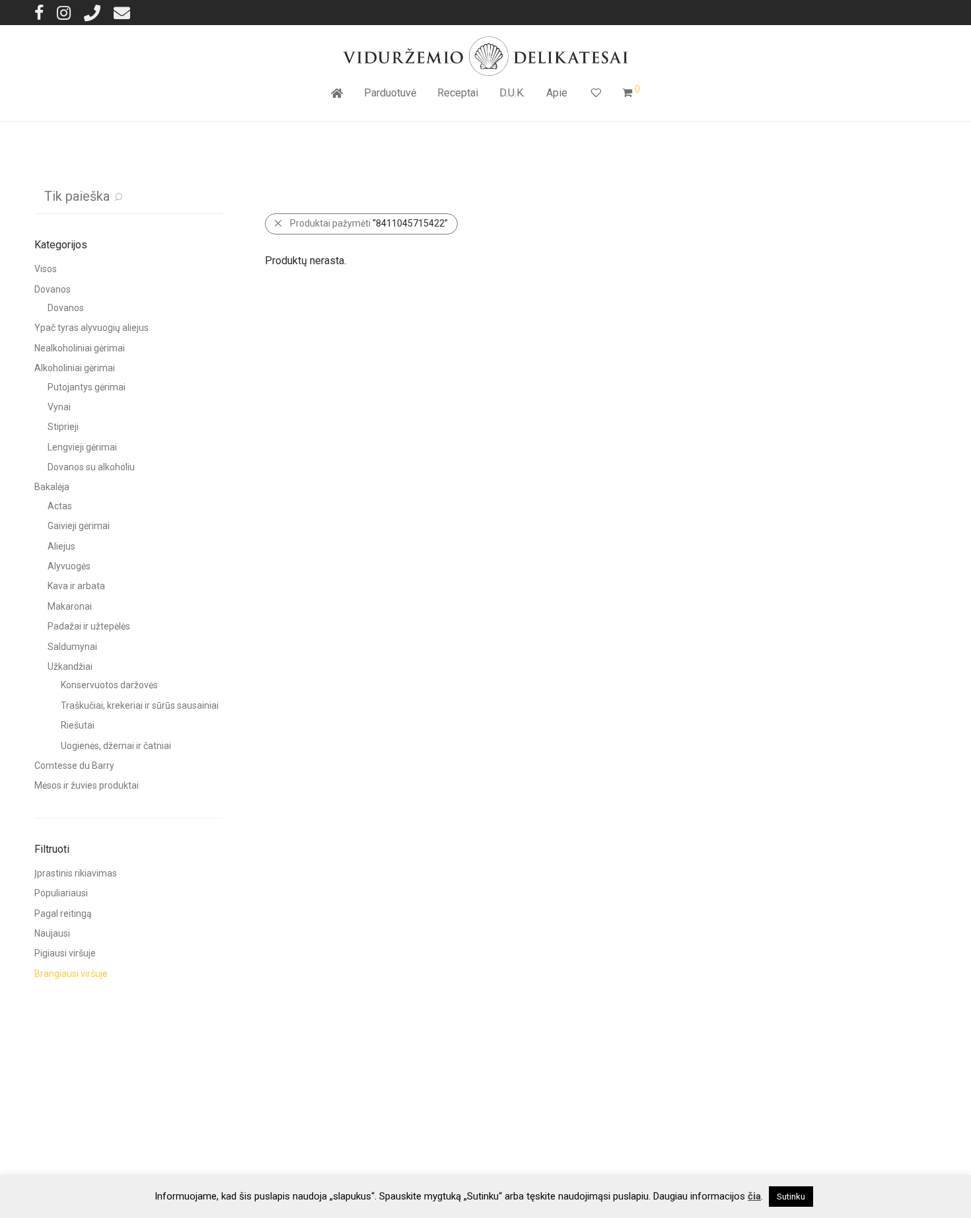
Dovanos (52, 289)
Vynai (59, 407)
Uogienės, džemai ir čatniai (116, 745)
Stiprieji (63, 426)
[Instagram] (64, 12)
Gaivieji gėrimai (79, 525)
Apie (556, 93)
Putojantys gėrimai (87, 387)
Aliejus (61, 546)
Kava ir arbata (76, 586)
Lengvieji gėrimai (82, 447)
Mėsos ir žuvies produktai (86, 785)
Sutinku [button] (791, 1196)
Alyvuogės (69, 566)
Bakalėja (51, 487)
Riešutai (77, 725)
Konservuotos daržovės (109, 685)
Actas (60, 506)
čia (754, 1196)
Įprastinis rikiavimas (75, 873)
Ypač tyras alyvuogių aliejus (91, 327)
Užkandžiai (70, 666)
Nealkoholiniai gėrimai (79, 348)
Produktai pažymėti (369, 223)
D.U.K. (512, 93)
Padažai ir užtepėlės (89, 626)
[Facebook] (39, 12)
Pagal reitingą (63, 913)
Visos (45, 269)
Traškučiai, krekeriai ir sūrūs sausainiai (140, 705)
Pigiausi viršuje (65, 953)
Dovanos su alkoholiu (91, 467)
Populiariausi (61, 893)
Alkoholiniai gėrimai (74, 368)
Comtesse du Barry (74, 765)
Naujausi (52, 933)
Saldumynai (72, 646)
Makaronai (70, 606)
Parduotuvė (390, 93)
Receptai (457, 93)
